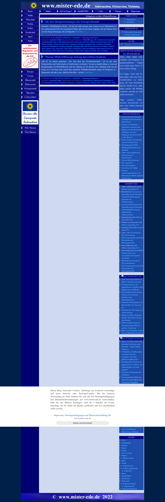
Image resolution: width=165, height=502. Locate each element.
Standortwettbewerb (106, 48)
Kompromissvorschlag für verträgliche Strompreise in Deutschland (132, 119)
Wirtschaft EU (129, 486)
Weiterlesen (80, 31)
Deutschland (107, 80)
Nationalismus (76, 48)
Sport (124, 473)
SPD (98, 48)
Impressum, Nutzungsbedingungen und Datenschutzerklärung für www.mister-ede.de (82, 417)
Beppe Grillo (57, 42)
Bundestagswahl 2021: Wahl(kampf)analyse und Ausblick (131, 147)
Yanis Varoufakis (102, 51)
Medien (124, 455)
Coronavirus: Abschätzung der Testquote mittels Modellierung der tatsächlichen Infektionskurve (132, 197)
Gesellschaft (53, 40)
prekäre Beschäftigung (89, 48)
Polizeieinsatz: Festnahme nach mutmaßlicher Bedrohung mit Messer (131, 429)
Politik (59, 40)
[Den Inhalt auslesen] (124, 277)
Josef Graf (125, 204)
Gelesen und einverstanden (82, 423)
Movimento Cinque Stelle (64, 48)
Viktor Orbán (79, 51)
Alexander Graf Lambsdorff (106, 40)
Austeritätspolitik (47, 42)
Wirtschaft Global (129, 484)
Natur (124, 460)
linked (124, 450)
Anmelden (130, 22)
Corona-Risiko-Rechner (130, 160)
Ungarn (103, 83)
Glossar (124, 445)
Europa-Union (63, 44)
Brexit (73, 42)
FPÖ (86, 46)
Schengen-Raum (95, 83)
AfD (95, 40)
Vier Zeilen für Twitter (130, 168)
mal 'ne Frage (127, 453)
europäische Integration (103, 44)
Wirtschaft (125, 481)
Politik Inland (128, 466)
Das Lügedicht (127, 163)
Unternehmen (70, 51)
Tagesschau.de (134, 277)
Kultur (124, 448)
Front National (92, 46)
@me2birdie (133, 102)
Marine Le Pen (50, 48)
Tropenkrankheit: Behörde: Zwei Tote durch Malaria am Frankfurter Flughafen (132, 379)
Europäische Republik (65, 46)
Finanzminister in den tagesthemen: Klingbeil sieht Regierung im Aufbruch (132, 287)
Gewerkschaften (103, 46)
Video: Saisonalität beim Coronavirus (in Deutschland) (131, 155)
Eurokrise (50, 44)
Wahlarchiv (126, 478)
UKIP (54, 51)
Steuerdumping (46, 51)
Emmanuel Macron (102, 42)
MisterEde (76, 38)
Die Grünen (78, 42)
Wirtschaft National (130, 489)
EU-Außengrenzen (47, 83)
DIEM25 (92, 42)
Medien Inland (128, 458)
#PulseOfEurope (88, 40)
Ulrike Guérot (60, 51)
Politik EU (128, 471)
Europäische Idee (90, 44)
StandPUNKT (126, 476)
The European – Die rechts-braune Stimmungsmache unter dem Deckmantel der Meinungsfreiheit (132, 237)
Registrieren (131, 19)
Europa (56, 44)
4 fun (123, 440)
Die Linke (86, 42)
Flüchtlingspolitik (78, 46)
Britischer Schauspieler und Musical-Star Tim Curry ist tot (132, 305)
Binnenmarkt (66, 42)
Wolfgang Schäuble (90, 51)
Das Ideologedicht (128, 165)
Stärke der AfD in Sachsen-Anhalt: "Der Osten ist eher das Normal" (132, 317)
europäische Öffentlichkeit (50, 46)
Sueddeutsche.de (134, 339)
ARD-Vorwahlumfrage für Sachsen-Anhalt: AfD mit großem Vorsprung (131, 325)
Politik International (130, 468)
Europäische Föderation (76, 44)
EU (110, 42)
